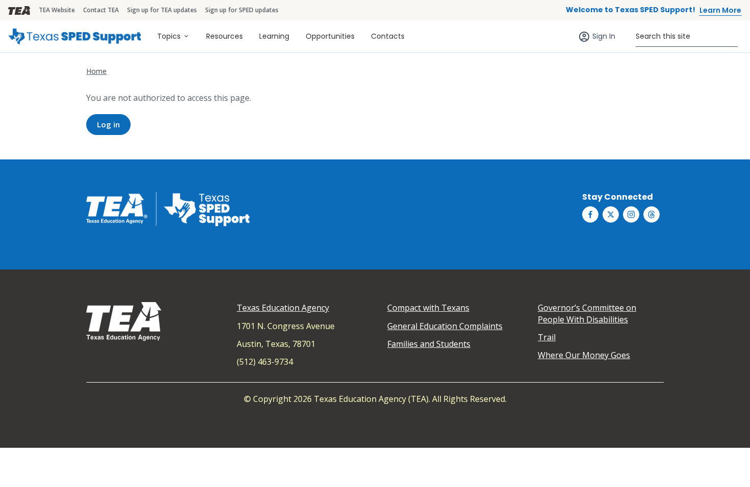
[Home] (74, 36)
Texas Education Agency (283, 307)
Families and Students (428, 343)
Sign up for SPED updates (242, 10)
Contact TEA (101, 10)
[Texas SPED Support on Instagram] (631, 214)
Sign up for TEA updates (162, 10)
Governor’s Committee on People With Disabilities (587, 313)
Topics (169, 36)
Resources (224, 36)
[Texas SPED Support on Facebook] (590, 214)
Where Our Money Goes (584, 355)
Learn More (720, 10)
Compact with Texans (428, 307)
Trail (547, 337)
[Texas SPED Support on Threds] (651, 214)
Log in (108, 124)
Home (96, 71)
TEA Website (57, 10)
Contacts (388, 36)
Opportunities (330, 36)
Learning (274, 36)
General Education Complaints (445, 326)
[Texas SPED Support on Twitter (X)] (611, 214)
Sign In (603, 36)
